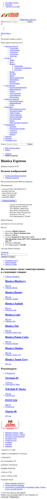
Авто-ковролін (15, 95)
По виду (8, 58)
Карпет (12, 91)
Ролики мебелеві (16, 117)
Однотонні (14, 52)
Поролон (13, 127)
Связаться (4, 252)
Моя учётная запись (12, 148)
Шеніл (12, 76)
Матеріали (9, 107)
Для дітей (13, 56)
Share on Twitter (11, 264)
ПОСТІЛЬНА (15, 83)
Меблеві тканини (11, 46)
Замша (12, 60)
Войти (7, 150)
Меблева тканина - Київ (14, 433)
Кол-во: (3, 254)
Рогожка (13, 74)
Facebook (8, 442)
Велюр (12, 72)
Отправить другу (11, 260)
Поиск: (3, 22)
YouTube (8, 444)
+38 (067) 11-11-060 (12, 7)
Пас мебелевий (15, 119)
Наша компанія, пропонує (15, 483)
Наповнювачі (10, 125)
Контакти (8, 5)
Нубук (12, 105)
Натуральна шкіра (16, 101)
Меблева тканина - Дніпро (15, 435)
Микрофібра (14, 80)
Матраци (8, 138)
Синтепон (13, 132)
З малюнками (15, 50)
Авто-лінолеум (15, 93)
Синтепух (13, 130)
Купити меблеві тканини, (14, 485)
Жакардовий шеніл (17, 78)
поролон (8, 136)
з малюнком (18, 66)
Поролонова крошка (17, 128)
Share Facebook (10, 262)
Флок (12, 62)
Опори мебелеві (16, 115)
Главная (8, 154)
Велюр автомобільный (18, 87)
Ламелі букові (15, 113)
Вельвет (13, 82)
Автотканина (10, 85)
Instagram (8, 446)
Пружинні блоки (16, 111)
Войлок (12, 134)
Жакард (12, 64)
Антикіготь (14, 54)
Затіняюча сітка (11, 140)
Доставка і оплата (11, 3)
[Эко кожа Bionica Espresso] (15, 176)
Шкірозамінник (15, 89)
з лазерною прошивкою (22, 68)
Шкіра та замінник (12, 99)
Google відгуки (11, 440)
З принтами (14, 48)
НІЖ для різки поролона (19, 123)
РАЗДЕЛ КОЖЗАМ (9, 201)
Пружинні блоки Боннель (14, 436)
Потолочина (14, 97)
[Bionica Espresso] (12, 178)
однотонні (18, 70)
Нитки (12, 121)
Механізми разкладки (18, 109)
